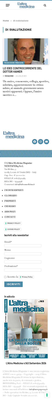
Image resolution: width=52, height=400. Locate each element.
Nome (7, 249)
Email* (8, 241)
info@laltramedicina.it (25, 184)
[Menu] (8, 5)
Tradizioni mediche (13, 63)
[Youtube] (46, 141)
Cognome (9, 258)
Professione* (11, 266)
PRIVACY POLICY (14, 223)
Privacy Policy (27, 277)
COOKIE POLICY (13, 229)
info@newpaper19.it (38, 389)
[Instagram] (40, 141)
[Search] (44, 5)
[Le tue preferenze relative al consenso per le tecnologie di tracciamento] (47, 395)
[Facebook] (34, 141)
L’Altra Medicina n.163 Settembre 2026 (26, 363)
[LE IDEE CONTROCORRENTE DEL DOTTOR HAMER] (26, 51)
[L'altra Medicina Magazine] (26, 5)
